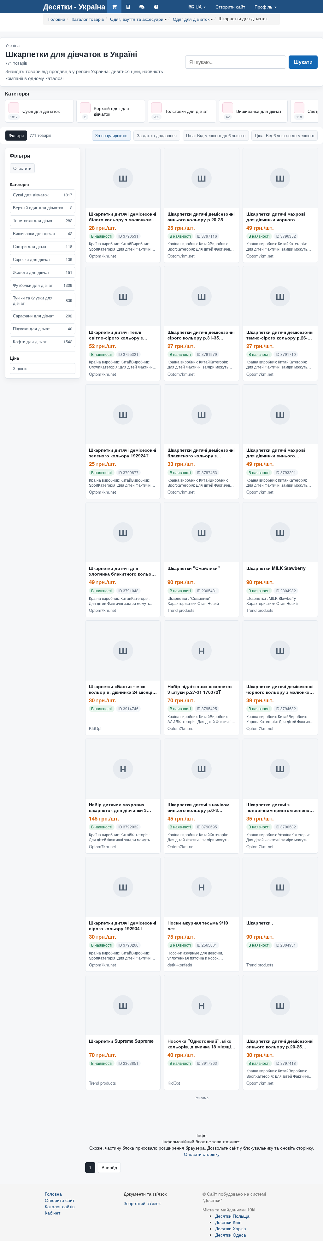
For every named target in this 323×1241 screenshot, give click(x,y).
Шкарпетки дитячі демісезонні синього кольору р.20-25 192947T (280, 1044)
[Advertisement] (201, 1116)
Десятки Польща (232, 1216)
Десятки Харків (230, 1228)
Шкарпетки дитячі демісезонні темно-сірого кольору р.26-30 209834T (280, 335)
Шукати (303, 62)
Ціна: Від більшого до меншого (284, 135)
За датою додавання (157, 135)
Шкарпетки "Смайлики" (193, 568)
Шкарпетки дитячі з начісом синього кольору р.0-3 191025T (198, 807)
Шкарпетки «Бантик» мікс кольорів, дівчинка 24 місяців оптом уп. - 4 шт (122, 689)
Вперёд (109, 1167)
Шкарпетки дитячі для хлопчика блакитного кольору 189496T (123, 571)
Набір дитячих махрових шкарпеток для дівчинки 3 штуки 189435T (118, 807)
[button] (197, 6)
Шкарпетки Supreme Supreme (121, 1041)
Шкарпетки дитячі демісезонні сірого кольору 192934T (122, 925)
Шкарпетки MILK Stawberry (276, 568)
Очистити (22, 168)
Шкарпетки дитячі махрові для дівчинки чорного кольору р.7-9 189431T (275, 217)
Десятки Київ (228, 1222)
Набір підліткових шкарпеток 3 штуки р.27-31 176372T (199, 689)
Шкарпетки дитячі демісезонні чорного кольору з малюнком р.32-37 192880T (280, 689)
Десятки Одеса (230, 1235)
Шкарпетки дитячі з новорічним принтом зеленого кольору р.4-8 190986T (280, 807)
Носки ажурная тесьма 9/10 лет (197, 925)
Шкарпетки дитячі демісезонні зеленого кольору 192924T (122, 453)
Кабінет (52, 1212)
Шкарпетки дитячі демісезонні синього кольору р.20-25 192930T (201, 217)
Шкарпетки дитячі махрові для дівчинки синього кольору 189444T (275, 453)
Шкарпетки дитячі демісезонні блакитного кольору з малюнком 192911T (201, 453)
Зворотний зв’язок (142, 1203)
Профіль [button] (264, 6)
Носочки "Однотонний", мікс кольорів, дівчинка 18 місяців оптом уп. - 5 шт (200, 1044)
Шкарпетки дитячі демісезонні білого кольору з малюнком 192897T (122, 217)
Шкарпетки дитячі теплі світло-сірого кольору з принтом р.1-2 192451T (116, 335)
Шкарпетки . (259, 923)
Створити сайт (230, 6)
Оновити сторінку (202, 1154)
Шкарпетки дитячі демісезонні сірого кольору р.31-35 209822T (201, 335)
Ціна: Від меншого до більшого (215, 135)
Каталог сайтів (59, 1206)
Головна (53, 1194)
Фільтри (16, 135)
